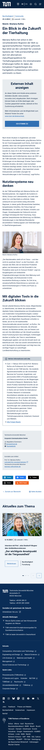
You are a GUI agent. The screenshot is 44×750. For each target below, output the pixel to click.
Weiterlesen (11, 564)
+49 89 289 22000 (22, 603)
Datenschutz (20, 710)
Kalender (24, 678)
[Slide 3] (28, 575)
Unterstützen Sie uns (10, 612)
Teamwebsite (11, 446)
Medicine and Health (25, 658)
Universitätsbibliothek (10, 685)
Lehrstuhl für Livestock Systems (15, 462)
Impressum (31, 710)
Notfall (4, 714)
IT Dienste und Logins (10, 678)
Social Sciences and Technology (14, 665)
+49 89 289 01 (21, 600)
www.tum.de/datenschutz (14, 116)
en (26, 4)
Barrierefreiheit (7, 710)
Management (7, 661)
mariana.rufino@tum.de (13, 466)
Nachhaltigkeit (7, 16)
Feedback (11, 707)
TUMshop (27, 685)
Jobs (4, 707)
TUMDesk (6, 682)
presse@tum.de (12, 444)
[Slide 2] (25, 575)
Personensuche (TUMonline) (13, 675)
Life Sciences (7, 658)
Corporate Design (9, 689)
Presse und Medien (24, 707)
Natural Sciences (31, 654)
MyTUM (32, 678)
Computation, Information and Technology (18, 651)
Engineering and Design (11, 654)
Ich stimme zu (22, 124)
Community (19, 16)
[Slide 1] (23, 575)
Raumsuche (18, 682)
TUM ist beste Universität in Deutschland (20, 634)
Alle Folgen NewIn (14, 422)
